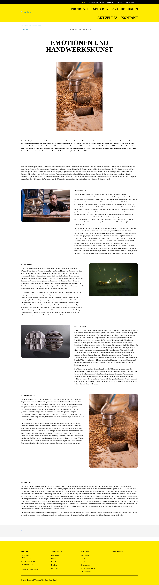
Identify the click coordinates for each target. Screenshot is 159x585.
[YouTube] (113, 561)
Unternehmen (124, 9)
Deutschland (130, 2)
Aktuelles (107, 17)
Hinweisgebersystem (88, 568)
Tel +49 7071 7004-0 (28, 562)
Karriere (119, 2)
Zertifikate (54, 568)
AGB (83, 558)
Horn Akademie (92, 2)
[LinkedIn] (121, 556)
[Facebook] (113, 556)
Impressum (85, 555)
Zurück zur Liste (28, 29)
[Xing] (125, 556)
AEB (83, 562)
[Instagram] (117, 556)
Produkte (80, 9)
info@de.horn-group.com (29, 569)
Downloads (110, 2)
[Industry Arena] (117, 561)
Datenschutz (85, 565)
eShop (83, 2)
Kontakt (129, 17)
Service (100, 9)
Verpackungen (86, 571)
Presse (102, 2)
